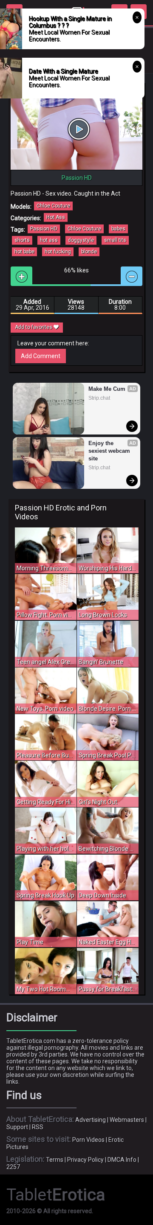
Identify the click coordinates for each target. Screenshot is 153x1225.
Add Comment (40, 356)
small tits (115, 240)
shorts (22, 240)
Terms (54, 1159)
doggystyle (81, 240)
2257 (13, 1166)
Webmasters (127, 1119)
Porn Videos (88, 1139)
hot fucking (58, 252)
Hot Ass (55, 217)
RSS (37, 1127)
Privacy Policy (85, 1159)
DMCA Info (122, 1159)
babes (118, 229)
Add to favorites (34, 327)
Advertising (90, 1119)
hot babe (24, 252)
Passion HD (43, 229)
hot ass (49, 240)
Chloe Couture (53, 206)
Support (17, 1127)
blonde (89, 252)
